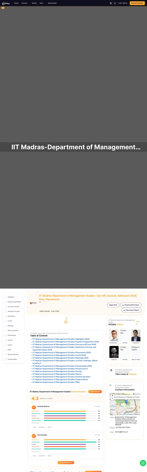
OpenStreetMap (128, 414)
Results (34, 3)
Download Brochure (132, 305)
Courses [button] (24, 3)
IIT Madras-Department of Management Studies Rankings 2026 (60, 358)
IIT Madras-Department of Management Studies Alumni (57, 374)
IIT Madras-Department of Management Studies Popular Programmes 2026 (66, 342)
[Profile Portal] (114, 3)
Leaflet (120, 414)
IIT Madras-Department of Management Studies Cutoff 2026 (59, 355)
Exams (16, 3)
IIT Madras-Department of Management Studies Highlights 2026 (61, 339)
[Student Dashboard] (110, 3)
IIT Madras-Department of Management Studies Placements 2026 (62, 352)
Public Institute (45, 311)
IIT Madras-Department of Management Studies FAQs (56, 382)
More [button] (41, 3)
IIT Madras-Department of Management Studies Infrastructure (60, 369)
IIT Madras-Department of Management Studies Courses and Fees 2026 (64, 344)
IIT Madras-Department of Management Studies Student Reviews (61, 377)
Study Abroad (52, 3)
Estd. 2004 (55, 311)
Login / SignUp (122, 3)
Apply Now (113, 305)
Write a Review (95, 391)
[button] (126, 402)
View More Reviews (66, 462)
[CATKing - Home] (5, 3)
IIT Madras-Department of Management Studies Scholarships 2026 (62, 366)
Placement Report (132, 310)
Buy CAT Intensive (137, 3)
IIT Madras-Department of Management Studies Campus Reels (60, 379)
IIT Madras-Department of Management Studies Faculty (57, 371)
